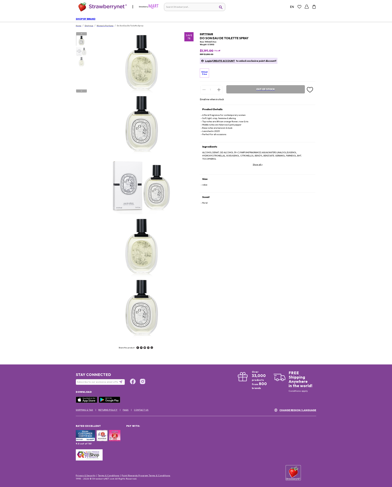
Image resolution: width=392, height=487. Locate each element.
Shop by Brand (85, 18)
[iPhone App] (87, 402)
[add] (219, 89)
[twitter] (144, 348)
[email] (148, 348)
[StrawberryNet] (101, 6)
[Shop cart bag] (314, 7)
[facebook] (137, 348)
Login (208, 60)
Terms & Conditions (108, 475)
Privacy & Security (86, 475)
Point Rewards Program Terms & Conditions (146, 475)
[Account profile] (307, 7)
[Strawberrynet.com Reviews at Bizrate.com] (85, 440)
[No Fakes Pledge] (114, 439)
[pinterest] (141, 348)
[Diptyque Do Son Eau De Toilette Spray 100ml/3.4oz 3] (81, 62)
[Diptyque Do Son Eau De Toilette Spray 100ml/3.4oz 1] (81, 40)
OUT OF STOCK (265, 89)
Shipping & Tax (84, 410)
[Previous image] (81, 33)
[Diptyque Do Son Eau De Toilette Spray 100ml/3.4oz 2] (81, 51)
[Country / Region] (292, 7)
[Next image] (81, 91)
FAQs (126, 410)
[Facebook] (132, 382)
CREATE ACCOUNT (223, 60)
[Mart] (148, 7)
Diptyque (206, 34)
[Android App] (110, 402)
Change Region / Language (297, 410)
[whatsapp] (152, 348)
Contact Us (141, 410)
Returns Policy (107, 410)
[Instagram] (142, 382)
